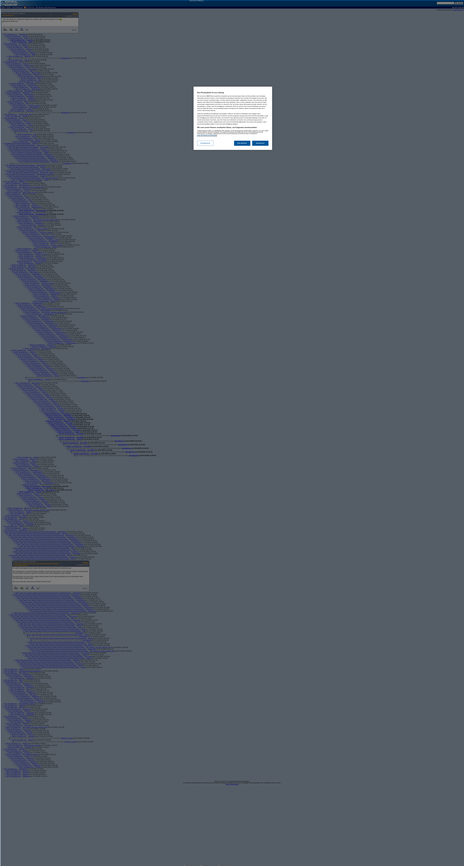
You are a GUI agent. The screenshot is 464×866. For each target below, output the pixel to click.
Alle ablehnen (242, 143)
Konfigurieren (205, 143)
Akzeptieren (260, 143)
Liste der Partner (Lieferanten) (207, 135)
